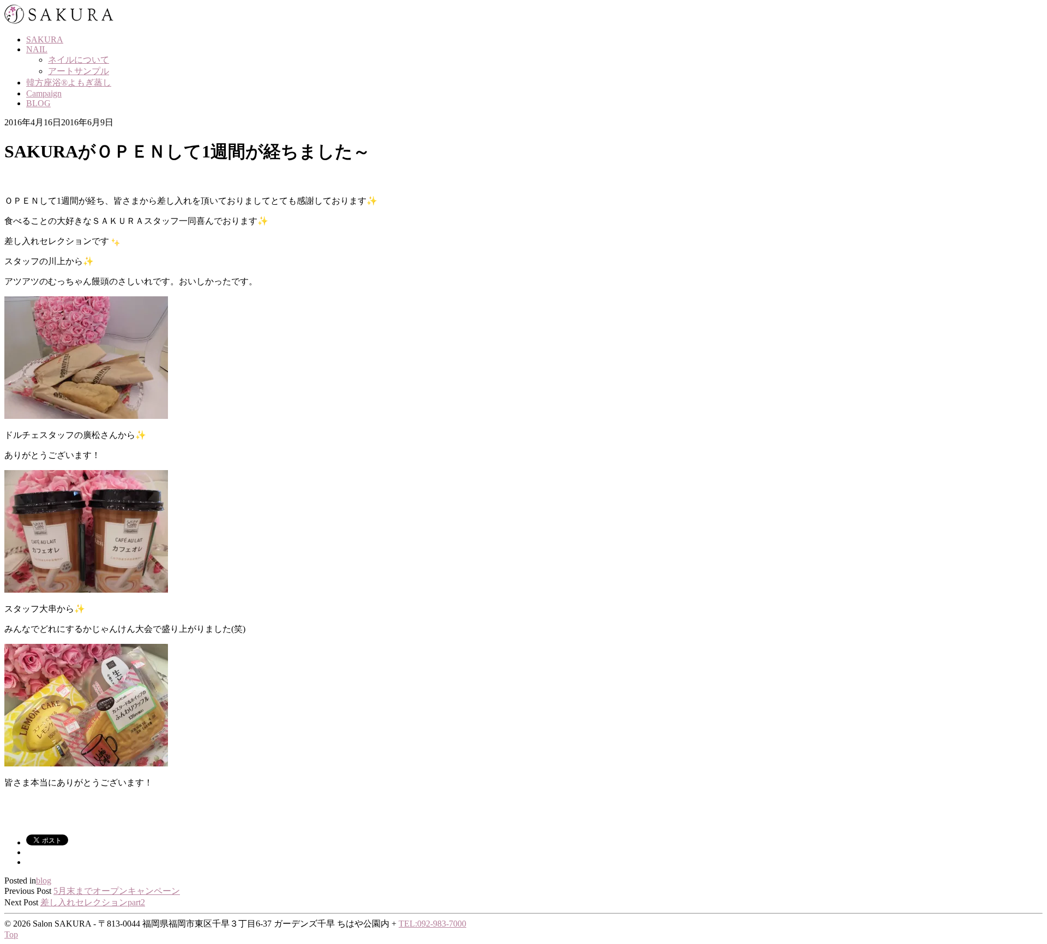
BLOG (38, 103)
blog (43, 880)
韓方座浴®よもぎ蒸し (68, 82)
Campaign (44, 93)
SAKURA (44, 39)
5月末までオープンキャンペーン (116, 891)
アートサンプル (78, 71)
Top (11, 934)
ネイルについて (78, 59)
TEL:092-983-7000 (432, 923)
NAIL (36, 49)
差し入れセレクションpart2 (92, 902)
